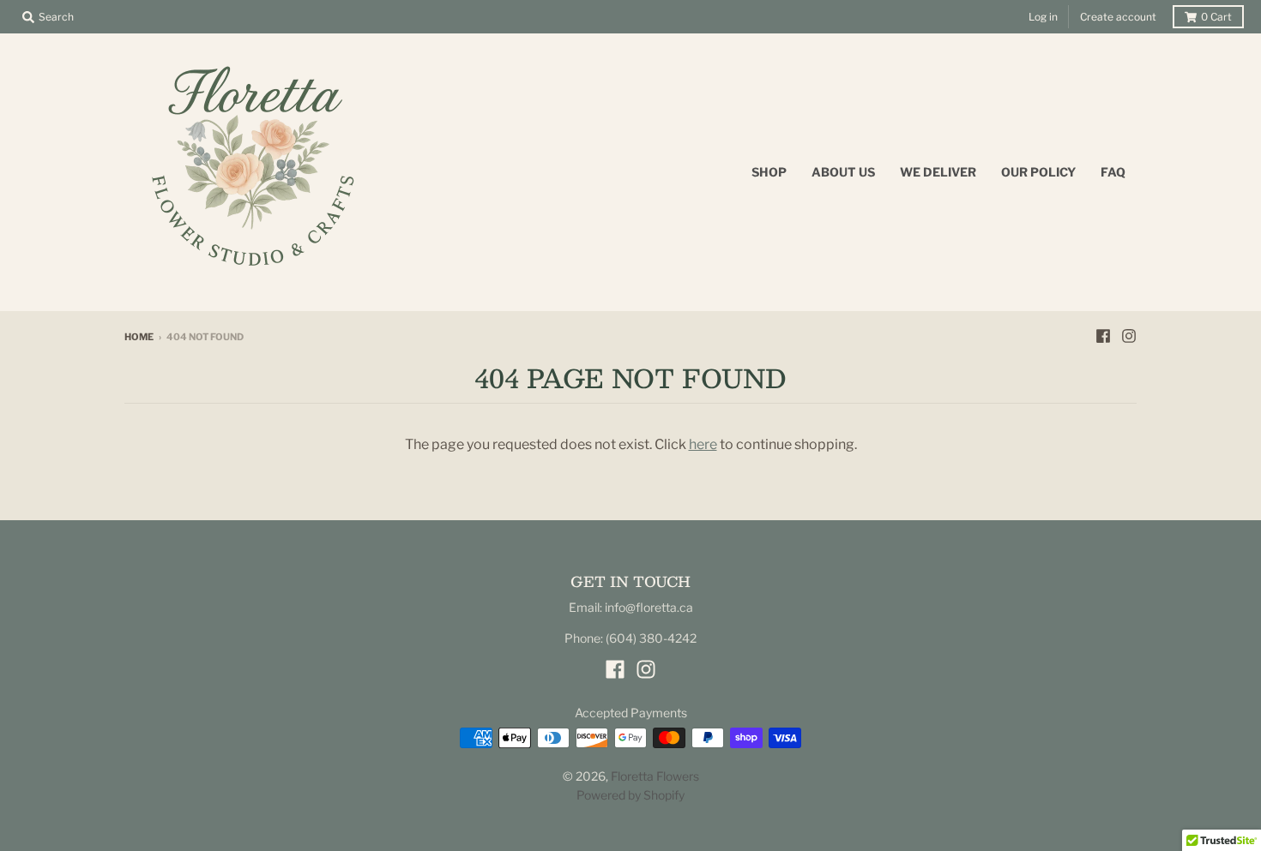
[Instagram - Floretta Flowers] (1129, 336)
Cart (1216, 16)
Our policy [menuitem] (1038, 172)
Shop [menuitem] (769, 172)
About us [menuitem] (843, 172)
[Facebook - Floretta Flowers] (1103, 336)
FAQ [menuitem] (1113, 172)
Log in (1043, 16)
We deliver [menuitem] (938, 172)
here (703, 444)
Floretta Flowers (655, 776)
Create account (1118, 16)
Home (139, 337)
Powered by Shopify (630, 795)
